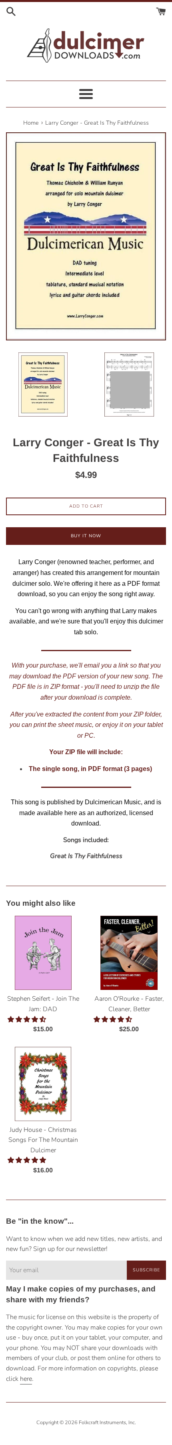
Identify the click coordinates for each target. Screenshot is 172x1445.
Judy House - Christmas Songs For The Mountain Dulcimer (43, 1140)
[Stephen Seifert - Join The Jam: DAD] (43, 953)
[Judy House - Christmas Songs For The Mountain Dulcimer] (43, 1084)
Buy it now (86, 536)
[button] (28, 1019)
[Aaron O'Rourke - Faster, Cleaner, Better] (129, 953)
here (26, 1378)
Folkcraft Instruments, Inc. (107, 1422)
